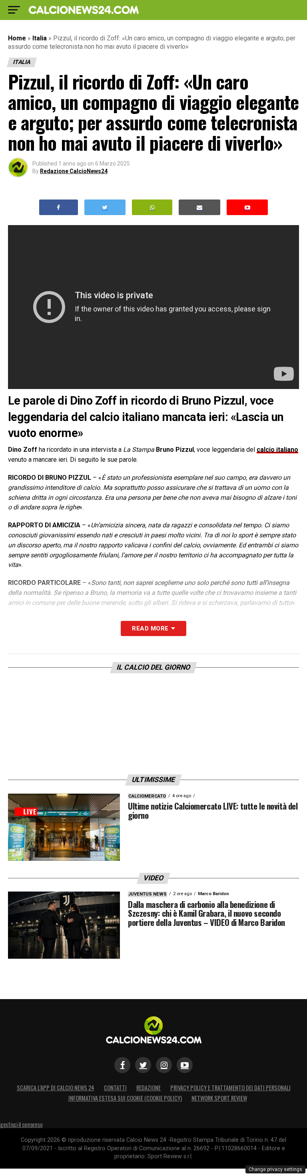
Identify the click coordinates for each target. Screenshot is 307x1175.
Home (17, 38)
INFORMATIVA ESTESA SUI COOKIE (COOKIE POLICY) (125, 1098)
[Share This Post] (152, 207)
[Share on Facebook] (58, 207)
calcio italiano (277, 449)
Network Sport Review (219, 1098)
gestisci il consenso (21, 1124)
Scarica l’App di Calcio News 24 (55, 1087)
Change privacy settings (275, 1169)
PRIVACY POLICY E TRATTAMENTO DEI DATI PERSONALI (230, 1087)
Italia (39, 38)
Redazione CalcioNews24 (74, 171)
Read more (150, 628)
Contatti (115, 1087)
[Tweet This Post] (105, 207)
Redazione (148, 1087)
